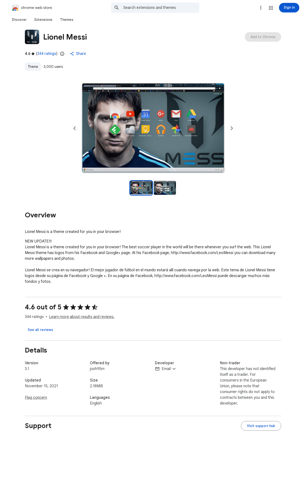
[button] (271, 8)
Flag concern (36, 397)
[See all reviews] (40, 330)
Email (166, 368)
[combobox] (161, 8)
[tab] (19, 19)
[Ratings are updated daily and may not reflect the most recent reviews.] (62, 53)
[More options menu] (261, 7)
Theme (33, 66)
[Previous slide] (74, 128)
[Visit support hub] (261, 426)
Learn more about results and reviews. (82, 316)
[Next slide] (231, 128)
